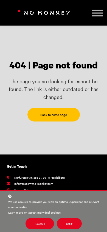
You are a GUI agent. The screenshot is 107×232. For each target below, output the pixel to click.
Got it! (69, 224)
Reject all (40, 224)
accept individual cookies (44, 212)
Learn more (15, 212)
